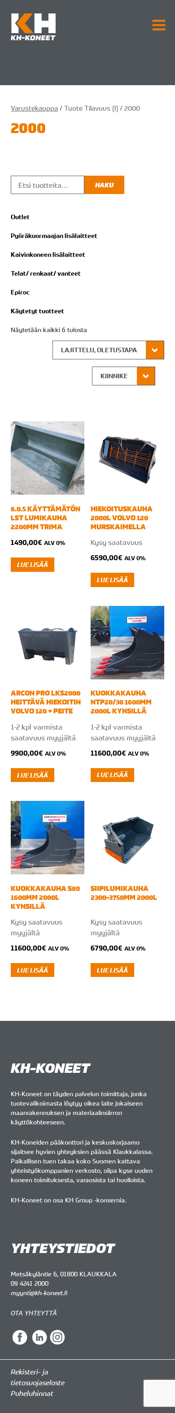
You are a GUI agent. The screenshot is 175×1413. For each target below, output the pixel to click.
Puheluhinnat (32, 1393)
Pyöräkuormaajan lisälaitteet (54, 236)
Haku (104, 185)
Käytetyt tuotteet (37, 311)
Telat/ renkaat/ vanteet (46, 273)
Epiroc (20, 292)
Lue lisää (32, 565)
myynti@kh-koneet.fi (39, 1292)
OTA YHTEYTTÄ (34, 1313)
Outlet (20, 217)
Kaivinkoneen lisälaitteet (48, 255)
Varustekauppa (34, 108)
